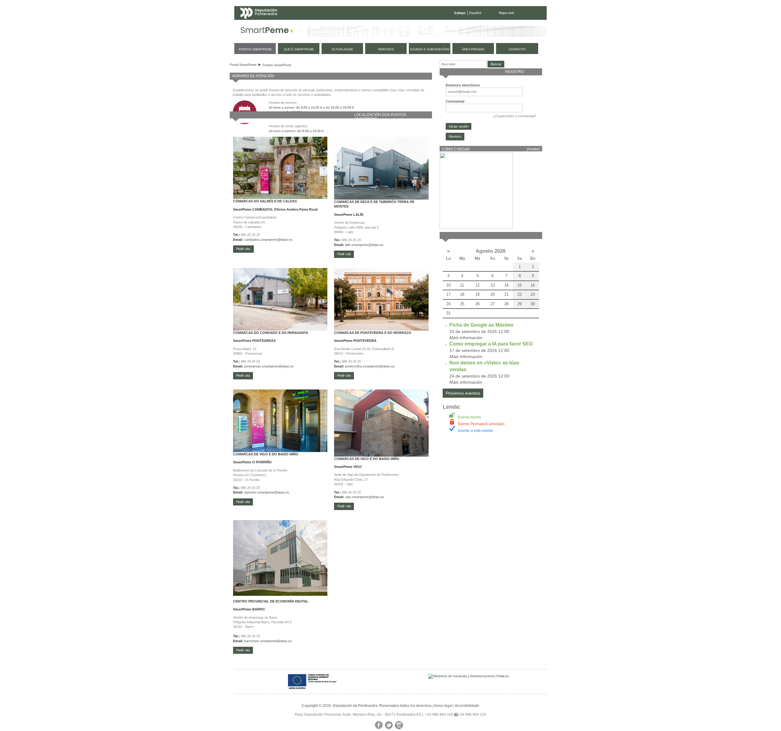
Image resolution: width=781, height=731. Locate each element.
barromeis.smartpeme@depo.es (268, 641)
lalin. (348, 245)
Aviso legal (443, 706)
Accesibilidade (467, 706)
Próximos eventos (463, 393)
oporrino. (250, 492)
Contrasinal (455, 101)
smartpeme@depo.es (367, 245)
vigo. (348, 497)
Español (475, 13)
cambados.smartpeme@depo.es (268, 239)
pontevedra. (354, 366)
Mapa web (506, 13)
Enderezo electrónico (463, 85)
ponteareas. (253, 366)
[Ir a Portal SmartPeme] (267, 31)
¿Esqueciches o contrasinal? (514, 116)
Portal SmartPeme (243, 65)
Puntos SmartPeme (277, 65)
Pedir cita (243, 249)
